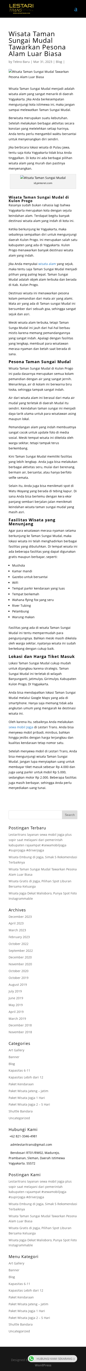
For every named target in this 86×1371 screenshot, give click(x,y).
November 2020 (20, 964)
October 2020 (18, 971)
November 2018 (20, 1032)
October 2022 (18, 944)
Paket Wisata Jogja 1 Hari (27, 1098)
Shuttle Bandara (21, 1111)
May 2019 (16, 1005)
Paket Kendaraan (21, 1084)
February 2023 (19, 937)
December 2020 (20, 957)
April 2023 (16, 923)
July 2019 (15, 991)
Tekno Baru (21, 62)
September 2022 (21, 950)
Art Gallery (16, 1050)
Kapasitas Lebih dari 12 (26, 1077)
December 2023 (20, 917)
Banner (14, 1057)
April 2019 (16, 1012)
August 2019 (18, 984)
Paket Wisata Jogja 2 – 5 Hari (29, 1104)
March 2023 (17, 930)
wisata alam (47, 264)
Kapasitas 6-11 (19, 1070)
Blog (59, 62)
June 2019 (16, 998)
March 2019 (17, 1018)
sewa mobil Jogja (21, 727)
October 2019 (18, 978)
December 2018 (20, 1025)
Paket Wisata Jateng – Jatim (28, 1091)
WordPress (43, 1365)
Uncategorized (19, 1118)
